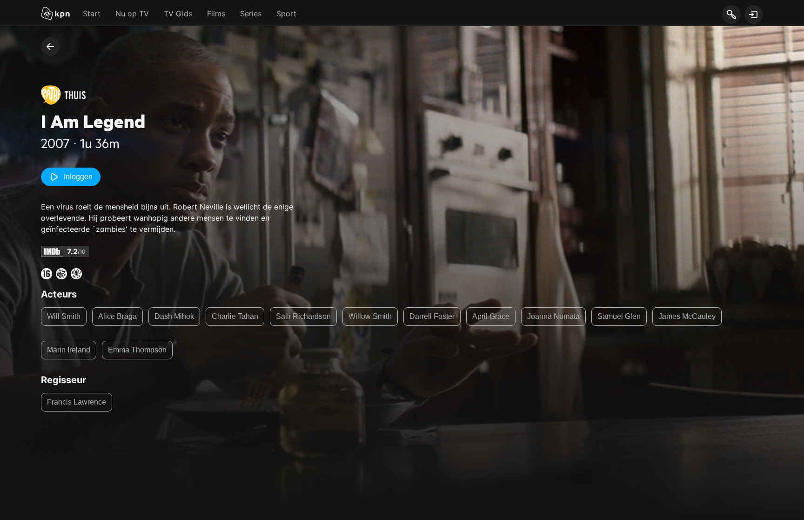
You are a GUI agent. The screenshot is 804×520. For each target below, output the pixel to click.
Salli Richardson (303, 316)
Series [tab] (250, 13)
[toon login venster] (753, 14)
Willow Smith (370, 316)
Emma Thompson (137, 350)
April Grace (490, 316)
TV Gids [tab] (178, 13)
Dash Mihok (174, 316)
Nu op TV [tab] (132, 13)
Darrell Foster (432, 316)
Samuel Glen (619, 316)
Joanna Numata (553, 316)
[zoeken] (731, 15)
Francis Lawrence (76, 402)
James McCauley (687, 316)
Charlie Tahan (235, 316)
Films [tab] (216, 13)
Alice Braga (117, 316)
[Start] (55, 14)
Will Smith (63, 316)
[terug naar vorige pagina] (50, 46)
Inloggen (78, 177)
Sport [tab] (286, 13)
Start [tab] (91, 13)
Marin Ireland (68, 350)
